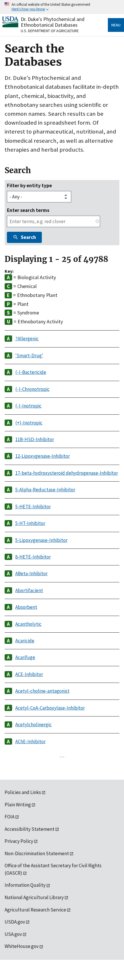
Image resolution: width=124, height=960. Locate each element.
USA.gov (13, 934)
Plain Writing (18, 804)
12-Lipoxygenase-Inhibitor (42, 456)
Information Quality (25, 885)
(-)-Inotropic (28, 406)
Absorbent (26, 607)
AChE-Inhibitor (30, 741)
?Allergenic (27, 338)
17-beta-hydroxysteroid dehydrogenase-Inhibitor (66, 473)
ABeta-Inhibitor (31, 573)
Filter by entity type (29, 185)
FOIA (9, 817)
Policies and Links (23, 792)
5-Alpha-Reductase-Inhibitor (45, 489)
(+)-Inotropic (28, 423)
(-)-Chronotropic (32, 389)
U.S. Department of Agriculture (50, 30)
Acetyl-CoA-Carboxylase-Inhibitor (50, 708)
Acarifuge (25, 657)
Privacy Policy (19, 841)
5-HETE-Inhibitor (33, 506)
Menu (116, 25)
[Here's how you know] (62, 7)
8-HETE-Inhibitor (33, 557)
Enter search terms (28, 210)
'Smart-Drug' (29, 355)
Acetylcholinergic (33, 724)
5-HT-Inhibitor (30, 523)
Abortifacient (29, 590)
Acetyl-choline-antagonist (42, 691)
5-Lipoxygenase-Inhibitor (41, 540)
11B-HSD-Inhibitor (34, 439)
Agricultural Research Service (35, 910)
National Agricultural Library (34, 897)
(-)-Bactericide (30, 372)
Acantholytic (28, 624)
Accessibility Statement (30, 829)
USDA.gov (15, 922)
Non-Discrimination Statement (37, 853)
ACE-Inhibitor (29, 674)
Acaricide (24, 641)
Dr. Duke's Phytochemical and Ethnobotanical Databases (52, 22)
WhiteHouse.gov (22, 946)
